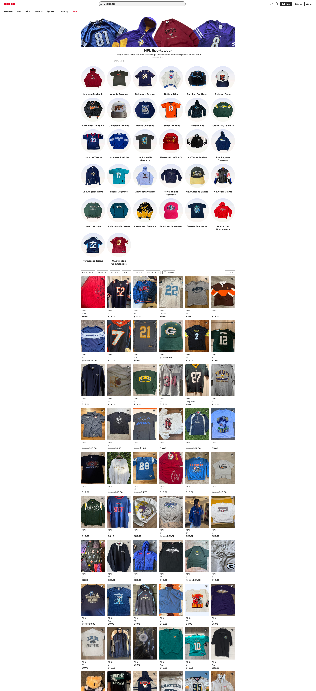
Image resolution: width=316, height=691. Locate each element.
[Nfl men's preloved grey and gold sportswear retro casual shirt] (119, 468)
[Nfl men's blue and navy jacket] (145, 556)
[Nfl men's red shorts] (171, 468)
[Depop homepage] (9, 4)
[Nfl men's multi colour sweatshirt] (119, 380)
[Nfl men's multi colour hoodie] (93, 556)
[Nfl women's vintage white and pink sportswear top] (171, 380)
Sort (232, 272)
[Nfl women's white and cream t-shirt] (197, 600)
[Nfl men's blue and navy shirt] (93, 424)
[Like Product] (102, 279)
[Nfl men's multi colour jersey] (223, 292)
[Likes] (271, 4)
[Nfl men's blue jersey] (145, 336)
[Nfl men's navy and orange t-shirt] (119, 336)
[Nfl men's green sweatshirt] (145, 380)
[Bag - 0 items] (276, 4)
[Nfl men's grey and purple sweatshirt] (145, 512)
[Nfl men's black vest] (171, 556)
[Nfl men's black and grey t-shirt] (119, 424)
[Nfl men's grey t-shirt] (197, 292)
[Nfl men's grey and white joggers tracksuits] (223, 556)
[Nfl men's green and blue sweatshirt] (171, 643)
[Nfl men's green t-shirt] (197, 556)
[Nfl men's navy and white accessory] (145, 643)
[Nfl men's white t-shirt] (171, 424)
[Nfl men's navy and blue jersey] (119, 292)
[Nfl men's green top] (223, 336)
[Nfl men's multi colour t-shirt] (93, 643)
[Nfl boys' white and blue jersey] (171, 292)
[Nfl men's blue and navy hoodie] (197, 512)
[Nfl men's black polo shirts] (223, 643)
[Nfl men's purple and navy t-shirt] (223, 600)
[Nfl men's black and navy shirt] (119, 556)
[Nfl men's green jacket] (93, 512)
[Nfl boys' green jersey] (197, 380)
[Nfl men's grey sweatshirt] (171, 512)
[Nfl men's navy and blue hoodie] (145, 600)
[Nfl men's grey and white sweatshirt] (223, 512)
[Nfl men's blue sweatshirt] (197, 468)
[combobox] (142, 3)
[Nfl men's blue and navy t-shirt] (119, 512)
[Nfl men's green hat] (171, 336)
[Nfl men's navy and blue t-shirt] (93, 468)
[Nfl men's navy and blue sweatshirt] (93, 336)
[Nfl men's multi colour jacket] (145, 292)
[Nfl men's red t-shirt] (93, 292)
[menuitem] (8, 11)
